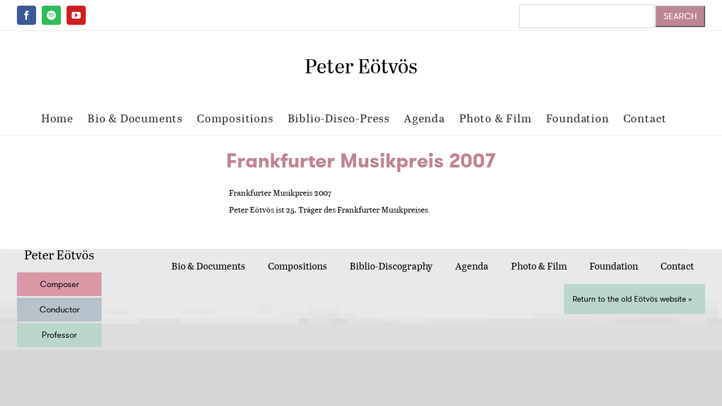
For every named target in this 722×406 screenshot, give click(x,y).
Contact (677, 265)
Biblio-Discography (391, 265)
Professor (59, 335)
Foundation (613, 265)
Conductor (59, 309)
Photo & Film (539, 265)
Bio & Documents (208, 265)
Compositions (297, 265)
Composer (59, 284)
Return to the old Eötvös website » (632, 299)
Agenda (471, 265)
